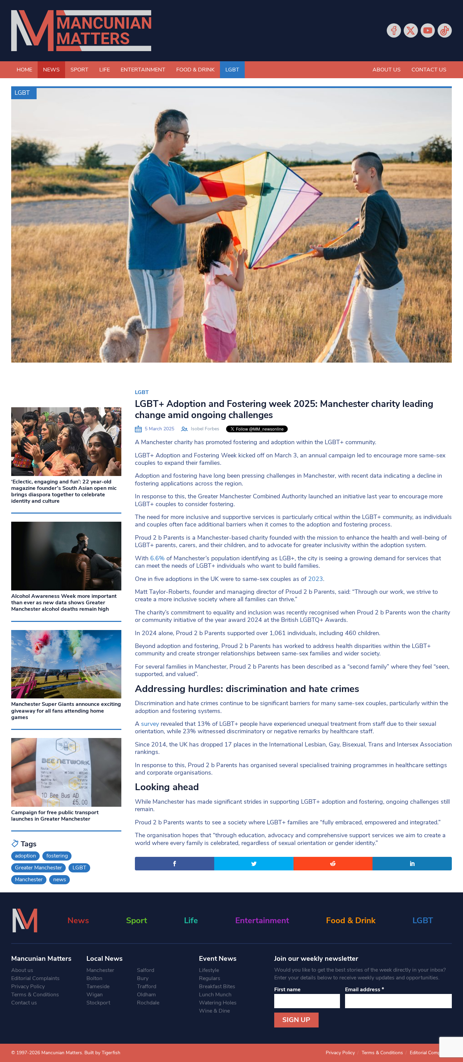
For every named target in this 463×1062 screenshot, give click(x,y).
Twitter (411, 30)
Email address (364, 989)
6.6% (157, 558)
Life (104, 69)
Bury (142, 978)
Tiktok (445, 30)
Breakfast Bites (217, 986)
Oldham (146, 994)
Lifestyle (209, 970)
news (59, 879)
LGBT (232, 69)
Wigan (94, 994)
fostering (57, 856)
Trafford (146, 986)
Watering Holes (218, 1002)
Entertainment (143, 69)
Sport (79, 69)
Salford (145, 970)
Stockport (98, 1002)
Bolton (94, 978)
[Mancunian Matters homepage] (81, 30)
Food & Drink (195, 69)
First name (287, 989)
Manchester (29, 879)
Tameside (97, 986)
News (51, 69)
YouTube (428, 30)
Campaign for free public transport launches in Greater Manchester (55, 816)
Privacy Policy (28, 986)
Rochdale (148, 1002)
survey (150, 724)
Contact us (428, 69)
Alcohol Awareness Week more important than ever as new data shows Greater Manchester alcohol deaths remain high (64, 602)
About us (387, 69)
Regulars (209, 978)
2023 (315, 579)
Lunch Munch (215, 994)
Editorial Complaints (35, 978)
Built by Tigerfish (102, 1052)
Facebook (394, 30)
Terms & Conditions (35, 994)
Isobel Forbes (205, 429)
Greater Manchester (38, 867)
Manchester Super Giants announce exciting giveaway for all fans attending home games (66, 710)
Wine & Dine (214, 1011)
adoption (25, 856)
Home (24, 69)
